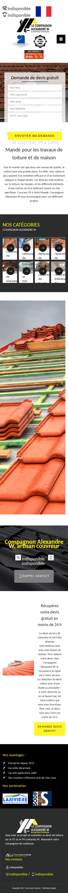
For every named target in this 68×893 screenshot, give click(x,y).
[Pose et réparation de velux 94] (59, 248)
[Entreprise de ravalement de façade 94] (43, 271)
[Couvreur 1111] (10, 248)
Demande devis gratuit (50, 728)
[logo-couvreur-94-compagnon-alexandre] (34, 25)
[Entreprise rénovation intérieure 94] (59, 271)
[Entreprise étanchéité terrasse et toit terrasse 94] (27, 271)
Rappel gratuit (36, 576)
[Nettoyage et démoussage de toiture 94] (43, 248)
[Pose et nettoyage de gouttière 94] (27, 248)
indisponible (19, 9)
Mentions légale (49, 888)
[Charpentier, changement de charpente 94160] (10, 271)
